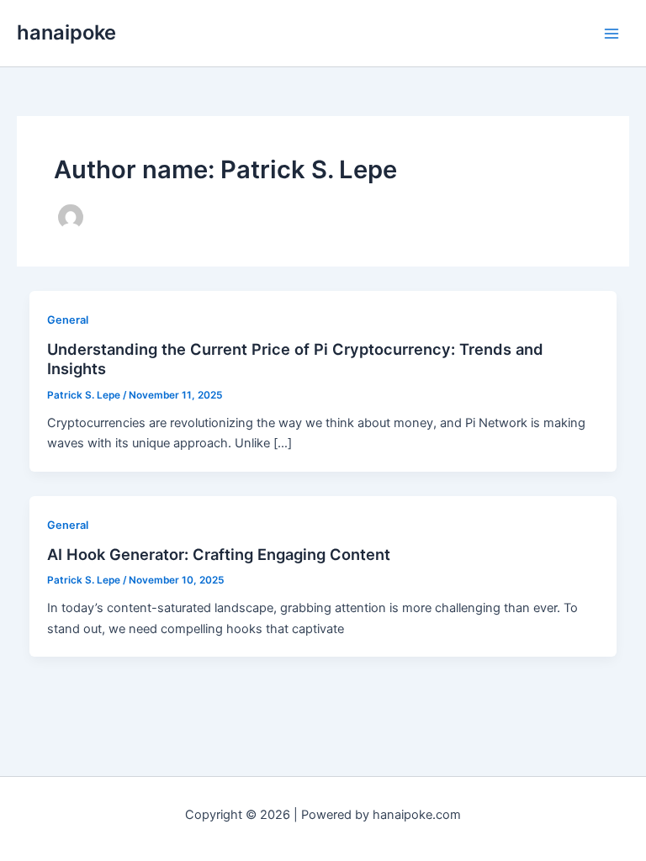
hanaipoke (66, 32)
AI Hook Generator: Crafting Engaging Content (218, 554)
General (67, 320)
